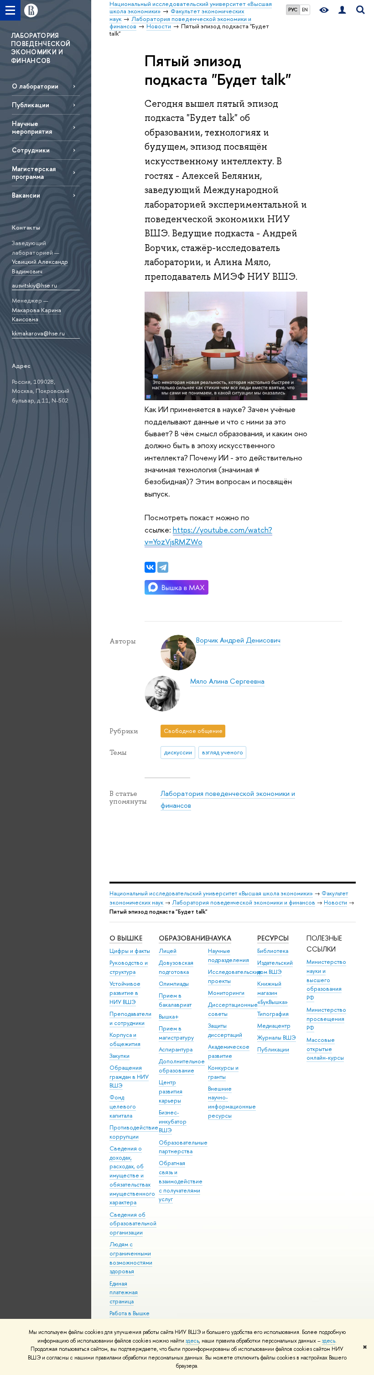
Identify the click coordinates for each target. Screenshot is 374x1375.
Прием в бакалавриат (175, 1000)
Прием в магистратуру (176, 1033)
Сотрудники (31, 150)
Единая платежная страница (123, 1293)
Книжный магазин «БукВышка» (272, 993)
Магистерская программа (34, 172)
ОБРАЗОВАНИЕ (183, 938)
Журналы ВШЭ (276, 1037)
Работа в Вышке (129, 1313)
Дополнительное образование (182, 1065)
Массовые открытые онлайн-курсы (325, 1049)
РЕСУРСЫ (273, 938)
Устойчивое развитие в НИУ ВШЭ (124, 993)
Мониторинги (226, 993)
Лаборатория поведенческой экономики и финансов (243, 902)
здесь (192, 1340)
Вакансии (26, 195)
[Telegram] (162, 567)
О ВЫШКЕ (125, 938)
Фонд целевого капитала (122, 1106)
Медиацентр (274, 1026)
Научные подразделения (228, 955)
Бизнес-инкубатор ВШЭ (173, 1121)
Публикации (30, 104)
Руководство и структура (128, 967)
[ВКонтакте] (150, 567)
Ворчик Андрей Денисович (238, 640)
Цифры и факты (129, 951)
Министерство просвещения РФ (326, 1019)
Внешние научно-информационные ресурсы (232, 1102)
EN (305, 9)
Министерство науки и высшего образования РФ (326, 980)
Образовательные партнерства (183, 1147)
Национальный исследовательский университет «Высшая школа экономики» (211, 893)
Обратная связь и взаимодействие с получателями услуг (181, 1181)
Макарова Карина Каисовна (36, 315)
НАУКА (219, 938)
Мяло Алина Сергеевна (227, 681)
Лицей (168, 951)
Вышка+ (169, 1016)
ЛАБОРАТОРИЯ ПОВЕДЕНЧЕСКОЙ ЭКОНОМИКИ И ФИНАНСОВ (41, 48)
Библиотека (272, 951)
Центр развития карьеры (170, 1091)
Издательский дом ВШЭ (275, 967)
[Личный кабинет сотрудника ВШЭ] (342, 10)
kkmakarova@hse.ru (38, 333)
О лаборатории (35, 86)
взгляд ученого (222, 752)
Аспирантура (175, 1049)
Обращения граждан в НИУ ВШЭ (129, 1077)
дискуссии (178, 752)
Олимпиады (174, 984)
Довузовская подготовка (176, 967)
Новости (335, 902)
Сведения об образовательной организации (132, 1224)
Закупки (119, 1056)
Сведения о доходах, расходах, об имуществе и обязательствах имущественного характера (132, 1176)
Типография (273, 1014)
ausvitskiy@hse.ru (34, 285)
